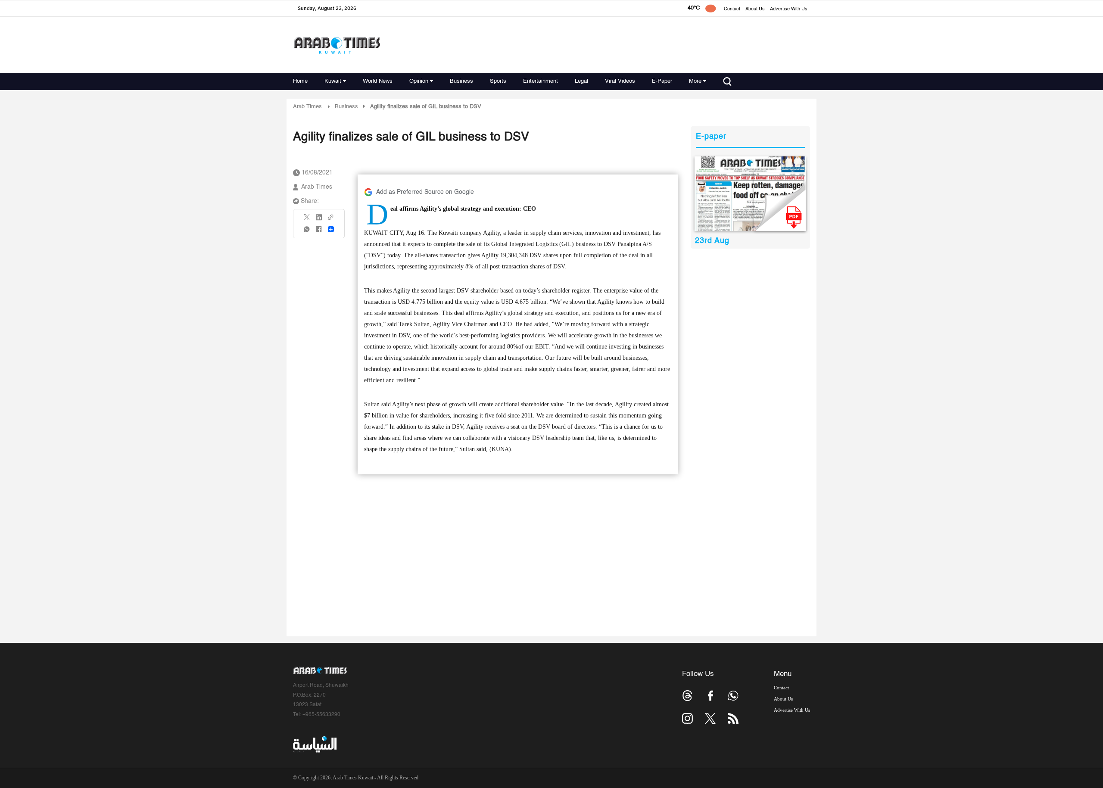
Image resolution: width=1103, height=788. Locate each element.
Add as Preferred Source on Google (425, 192)
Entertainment (540, 81)
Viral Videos (620, 81)
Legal (581, 81)
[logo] (336, 45)
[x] (710, 718)
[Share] (331, 229)
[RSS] (733, 718)
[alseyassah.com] (314, 744)
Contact (732, 9)
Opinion (418, 81)
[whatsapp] (307, 232)
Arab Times (307, 106)
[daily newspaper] (750, 193)
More (695, 81)
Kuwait (332, 81)
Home (300, 81)
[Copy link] (331, 220)
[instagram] (687, 718)
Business (461, 81)
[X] (307, 220)
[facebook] (319, 232)
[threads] (687, 695)
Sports (498, 81)
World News (378, 81)
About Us (755, 9)
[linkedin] (319, 220)
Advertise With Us (788, 9)
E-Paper (662, 81)
